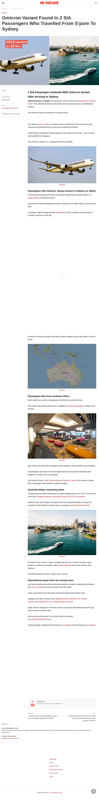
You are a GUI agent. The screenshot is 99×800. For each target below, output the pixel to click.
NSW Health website (82, 505)
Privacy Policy (54, 773)
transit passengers (76, 406)
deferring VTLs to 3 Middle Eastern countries (56, 602)
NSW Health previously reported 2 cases (60, 480)
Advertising (53, 759)
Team (51, 776)
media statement (65, 565)
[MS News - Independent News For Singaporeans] (49, 2)
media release (33, 198)
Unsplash (67, 625)
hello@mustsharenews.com (10, 738)
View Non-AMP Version (55, 792)
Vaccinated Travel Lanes (9, 108)
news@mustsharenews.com (40, 619)
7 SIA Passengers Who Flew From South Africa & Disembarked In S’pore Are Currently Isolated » (82, 718)
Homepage (5, 8)
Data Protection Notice (56, 769)
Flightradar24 (60, 212)
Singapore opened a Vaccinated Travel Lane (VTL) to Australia (60, 497)
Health (22, 8)
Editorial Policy (54, 766)
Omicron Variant (43, 124)
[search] (96, 3)
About (51, 762)
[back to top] (93, 791)
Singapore (14, 8)
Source (62, 185)
